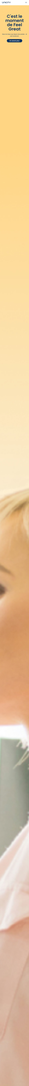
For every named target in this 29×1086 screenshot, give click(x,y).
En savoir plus (14, 41)
